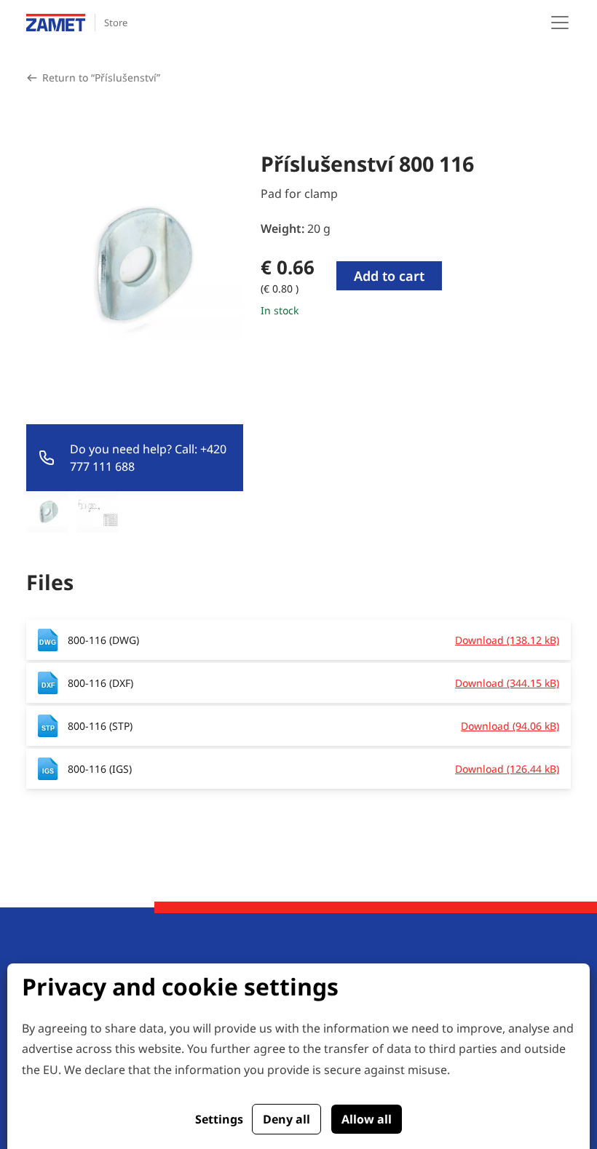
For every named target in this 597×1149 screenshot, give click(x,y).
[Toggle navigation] (560, 22)
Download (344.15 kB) (507, 683)
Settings (219, 1119)
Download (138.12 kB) (507, 640)
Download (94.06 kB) (510, 726)
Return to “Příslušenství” (101, 77)
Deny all (286, 1119)
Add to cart (389, 276)
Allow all (366, 1119)
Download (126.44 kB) (507, 769)
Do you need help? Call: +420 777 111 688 (148, 457)
